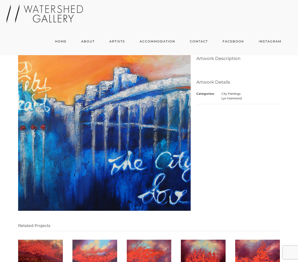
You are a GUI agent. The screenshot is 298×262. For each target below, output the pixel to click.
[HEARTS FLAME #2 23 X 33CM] (203, 242)
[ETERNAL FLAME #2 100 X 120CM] (94, 242)
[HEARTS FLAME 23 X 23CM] (257, 242)
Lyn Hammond (231, 98)
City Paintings (231, 94)
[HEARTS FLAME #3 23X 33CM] (149, 242)
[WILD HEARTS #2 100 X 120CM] (40, 242)
